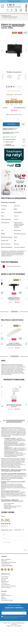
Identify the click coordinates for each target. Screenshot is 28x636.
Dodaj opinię (19, 94)
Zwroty (3, 597)
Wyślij (25, 549)
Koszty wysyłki (4, 578)
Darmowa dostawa (5, 587)
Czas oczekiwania (5, 584)
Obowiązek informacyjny (7, 600)
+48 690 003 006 (5, 564)
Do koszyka (11, 124)
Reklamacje (4, 598)
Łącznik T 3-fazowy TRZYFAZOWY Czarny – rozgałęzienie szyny (14, 298)
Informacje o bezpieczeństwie (14, 266)
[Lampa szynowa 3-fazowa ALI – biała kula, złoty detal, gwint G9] (19, 77)
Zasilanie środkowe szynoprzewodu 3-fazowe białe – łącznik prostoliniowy (14, 344)
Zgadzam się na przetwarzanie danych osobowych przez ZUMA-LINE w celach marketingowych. (14, 617)
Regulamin (3, 594)
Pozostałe (4, 591)
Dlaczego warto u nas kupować (8, 586)
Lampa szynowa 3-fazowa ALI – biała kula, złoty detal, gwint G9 (14, 405)
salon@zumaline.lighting (6, 565)
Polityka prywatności (6, 595)
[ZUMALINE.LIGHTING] (14, 5)
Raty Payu (3, 579)
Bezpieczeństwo (5, 581)
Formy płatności (5, 576)
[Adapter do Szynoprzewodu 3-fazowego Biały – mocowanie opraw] (9, 77)
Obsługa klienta (5, 574)
